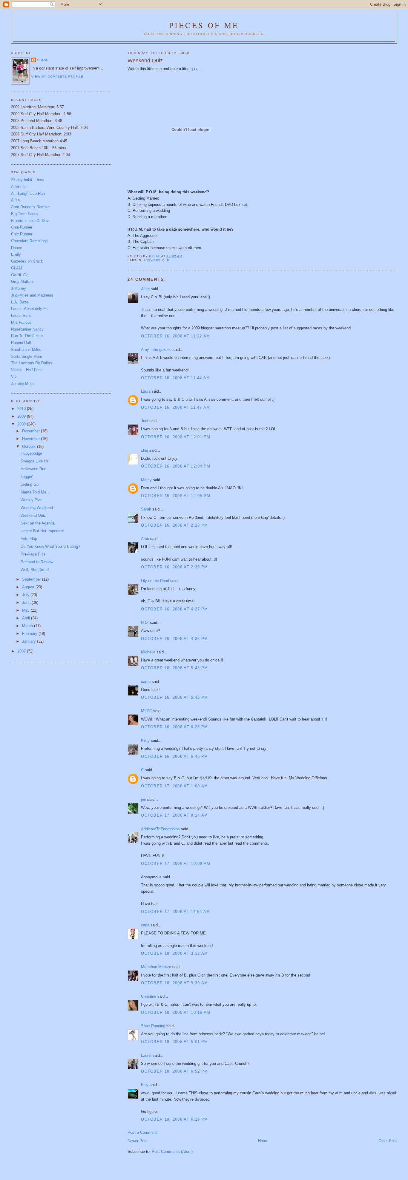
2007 (22, 651)
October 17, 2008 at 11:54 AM (175, 911)
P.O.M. (42, 59)
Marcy (146, 480)
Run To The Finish (27, 336)
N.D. (145, 622)
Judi (144, 421)
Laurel (146, 1055)
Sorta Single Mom (26, 356)
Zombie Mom (22, 383)
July (26, 595)
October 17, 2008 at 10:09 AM (175, 863)
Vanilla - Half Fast (26, 370)
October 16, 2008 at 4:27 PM (174, 609)
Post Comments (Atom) (172, 1151)
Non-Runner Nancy (27, 329)
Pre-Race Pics (33, 554)
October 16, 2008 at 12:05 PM (175, 495)
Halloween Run (33, 469)
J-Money (18, 288)
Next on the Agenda (38, 523)
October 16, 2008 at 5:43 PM (174, 668)
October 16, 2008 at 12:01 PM (175, 437)
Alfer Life (19, 186)
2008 (22, 424)
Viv (14, 376)
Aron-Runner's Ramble (30, 207)
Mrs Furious (21, 322)
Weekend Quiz (33, 515)
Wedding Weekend (37, 507)
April (26, 618)
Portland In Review (37, 562)
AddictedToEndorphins (160, 829)
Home (263, 1141)
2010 (22, 408)
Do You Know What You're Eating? (50, 546)
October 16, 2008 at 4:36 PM (174, 638)
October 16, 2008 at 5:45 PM (174, 697)
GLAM (16, 268)
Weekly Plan (31, 500)
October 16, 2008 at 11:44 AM (175, 378)
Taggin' (27, 476)
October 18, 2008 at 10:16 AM (175, 1012)
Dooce (16, 248)
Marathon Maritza (156, 967)
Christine (148, 996)
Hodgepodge (31, 453)
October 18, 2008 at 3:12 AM (174, 953)
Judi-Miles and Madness (32, 295)
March (28, 626)
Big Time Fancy (25, 214)
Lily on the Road (155, 581)
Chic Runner (21, 234)
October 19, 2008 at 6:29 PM (174, 1119)
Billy (144, 1084)
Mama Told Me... (35, 492)
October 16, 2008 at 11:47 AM (175, 407)
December (31, 431)
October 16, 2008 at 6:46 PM (174, 756)
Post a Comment (142, 1132)
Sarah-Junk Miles (26, 349)
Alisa (145, 289)
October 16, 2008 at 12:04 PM (175, 466)
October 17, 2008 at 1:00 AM (174, 786)
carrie (146, 681)
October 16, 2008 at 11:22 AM (175, 336)
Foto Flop (29, 538)
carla (145, 925)
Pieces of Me (204, 25)
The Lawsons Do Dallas (31, 363)
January (29, 641)
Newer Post (138, 1141)
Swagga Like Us (35, 461)
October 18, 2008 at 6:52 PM (174, 1071)
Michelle (148, 652)
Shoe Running (153, 1026)
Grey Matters (22, 281)
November (31, 438)
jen (143, 799)
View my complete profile (57, 76)
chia (144, 450)
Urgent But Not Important (42, 531)
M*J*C (146, 711)
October (29, 446)
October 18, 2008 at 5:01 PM (174, 1041)
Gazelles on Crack (27, 261)
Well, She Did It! (35, 569)
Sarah (146, 509)
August (29, 587)
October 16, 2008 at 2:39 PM (174, 567)
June (27, 602)
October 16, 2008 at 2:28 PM (174, 525)
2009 (22, 416)
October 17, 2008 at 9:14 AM (174, 815)
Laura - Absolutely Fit (29, 308)
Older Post (387, 1141)
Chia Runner (21, 227)
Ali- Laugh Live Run (28, 193)
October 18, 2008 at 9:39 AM (174, 983)
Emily (16, 254)
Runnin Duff (21, 342)
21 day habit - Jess (27, 180)
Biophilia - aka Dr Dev (30, 220)
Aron (145, 538)
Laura (146, 391)
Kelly (145, 740)
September (32, 579)
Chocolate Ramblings (29, 241)
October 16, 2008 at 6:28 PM (174, 727)
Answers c (153, 260)
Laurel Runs (21, 315)
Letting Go (30, 484)
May (26, 610)
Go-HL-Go (19, 275)
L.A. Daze (19, 302)
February (30, 633)
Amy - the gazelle (156, 349)
